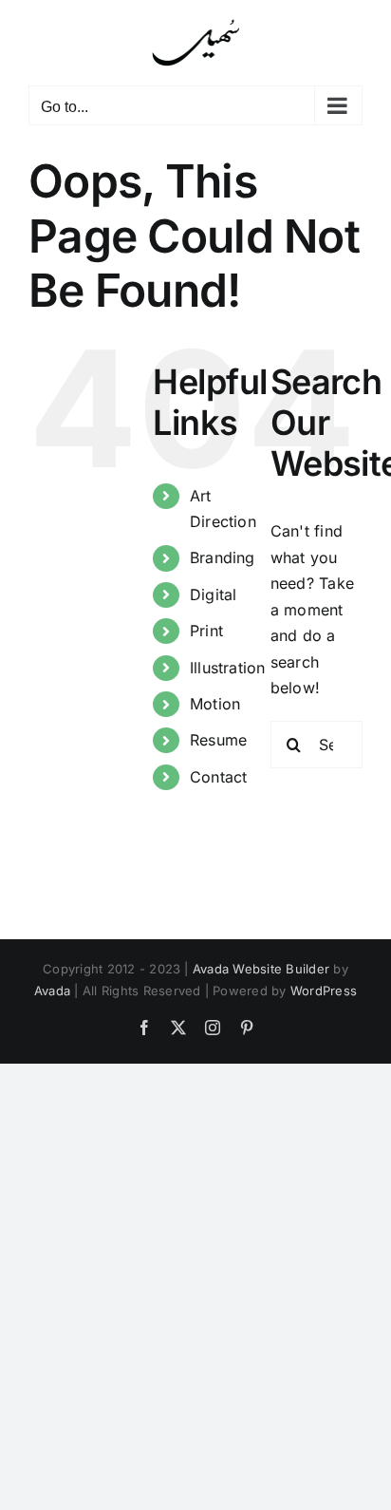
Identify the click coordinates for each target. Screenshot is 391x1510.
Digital (213, 594)
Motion (215, 703)
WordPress (323, 990)
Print (206, 630)
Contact (219, 776)
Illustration (228, 667)
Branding (222, 557)
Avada (52, 990)
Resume (218, 739)
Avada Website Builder (261, 968)
